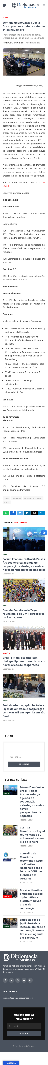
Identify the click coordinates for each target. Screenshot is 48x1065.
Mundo (7, 860)
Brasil (6, 498)
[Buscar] (44, 5)
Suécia (6, 502)
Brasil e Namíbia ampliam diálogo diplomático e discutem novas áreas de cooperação (24, 661)
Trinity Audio (28, 86)
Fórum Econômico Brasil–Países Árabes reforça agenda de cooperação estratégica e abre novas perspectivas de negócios (24, 564)
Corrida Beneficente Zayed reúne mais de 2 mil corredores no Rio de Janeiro (24, 613)
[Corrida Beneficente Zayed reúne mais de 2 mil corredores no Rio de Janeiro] (24, 590)
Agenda (6, 18)
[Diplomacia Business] (25, 5)
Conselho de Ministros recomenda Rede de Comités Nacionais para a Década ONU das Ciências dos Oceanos (31, 866)
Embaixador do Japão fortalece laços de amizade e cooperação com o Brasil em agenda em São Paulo (24, 711)
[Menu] (4, 5)
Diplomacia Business (14, 43)
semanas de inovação (33, 498)
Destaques (16, 498)
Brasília (7, 653)
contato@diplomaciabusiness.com (18, 998)
